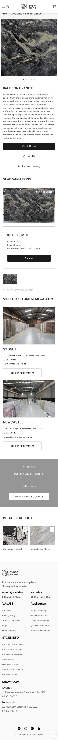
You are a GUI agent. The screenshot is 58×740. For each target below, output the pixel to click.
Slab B (38, 536)
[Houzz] (39, 728)
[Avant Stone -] (29, 6)
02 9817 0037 (9, 696)
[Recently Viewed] (53, 734)
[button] (4, 48)
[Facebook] (19, 728)
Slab (5, 537)
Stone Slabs (16, 14)
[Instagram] (26, 728)
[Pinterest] (32, 728)
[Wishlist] (25, 529)
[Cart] (55, 7)
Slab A (11, 541)
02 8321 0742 (9, 711)
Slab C (38, 541)
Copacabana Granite (13, 549)
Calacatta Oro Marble (40, 549)
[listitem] (10, 279)
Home (4, 14)
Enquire (29, 258)
